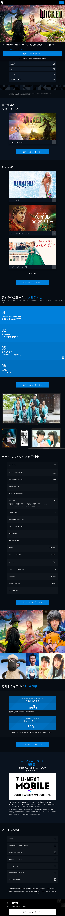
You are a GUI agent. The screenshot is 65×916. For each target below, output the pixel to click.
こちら (44, 58)
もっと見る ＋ (32, 273)
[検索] (56, 2)
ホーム (8, 906)
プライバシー (18, 906)
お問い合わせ (25, 906)
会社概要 (13, 906)
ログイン (61, 2)
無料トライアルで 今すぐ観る (32, 54)
